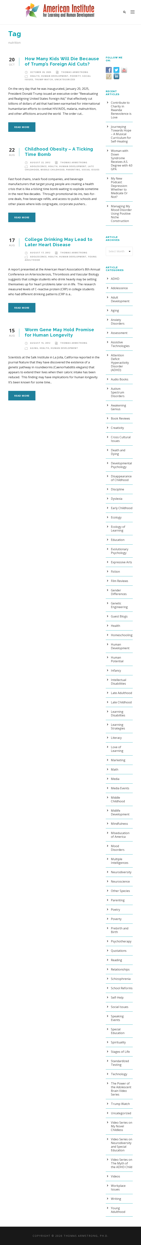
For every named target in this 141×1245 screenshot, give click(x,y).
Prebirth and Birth (119, 930)
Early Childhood (121, 508)
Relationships (120, 969)
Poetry (115, 910)
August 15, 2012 (40, 342)
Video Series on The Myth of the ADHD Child (121, 1163)
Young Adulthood (118, 1210)
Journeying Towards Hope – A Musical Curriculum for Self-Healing (121, 134)
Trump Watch (44, 79)
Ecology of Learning (118, 528)
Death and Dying (118, 452)
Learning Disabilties (118, 713)
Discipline (117, 489)
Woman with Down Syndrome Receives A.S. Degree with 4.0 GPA (121, 160)
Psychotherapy (121, 941)
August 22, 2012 (40, 162)
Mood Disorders (117, 848)
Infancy (116, 670)
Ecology (116, 517)
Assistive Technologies (120, 344)
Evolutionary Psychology (119, 551)
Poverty (75, 76)
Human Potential (117, 659)
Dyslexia (116, 499)
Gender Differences (119, 592)
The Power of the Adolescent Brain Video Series (121, 1088)
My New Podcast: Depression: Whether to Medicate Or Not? (119, 187)
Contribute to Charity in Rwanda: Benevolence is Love (121, 110)
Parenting (73, 169)
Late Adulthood (121, 693)
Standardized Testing (120, 1063)
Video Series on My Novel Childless (121, 1126)
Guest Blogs (119, 616)
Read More (21, 127)
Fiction (115, 572)
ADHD (115, 279)
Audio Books (119, 379)
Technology (119, 1074)
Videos (115, 1176)
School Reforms (122, 988)
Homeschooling (122, 635)
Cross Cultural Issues (121, 439)
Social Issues (91, 169)
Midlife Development (120, 812)
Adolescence (38, 166)
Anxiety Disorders (117, 322)
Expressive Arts (121, 562)
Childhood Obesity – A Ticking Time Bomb (59, 151)
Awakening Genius (118, 407)
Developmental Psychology (121, 465)
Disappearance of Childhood (121, 478)
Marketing (118, 760)
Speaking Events (117, 1018)
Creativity (117, 428)
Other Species (120, 891)
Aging (34, 348)
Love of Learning (117, 749)
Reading (116, 960)
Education (117, 540)
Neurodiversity (121, 872)
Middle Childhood (53, 169)
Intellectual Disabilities (118, 682)
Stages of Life (120, 1052)
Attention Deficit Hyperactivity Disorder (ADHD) (120, 362)
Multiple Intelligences (119, 861)
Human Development (54, 76)
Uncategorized (65, 79)
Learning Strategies (118, 726)
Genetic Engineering (119, 605)
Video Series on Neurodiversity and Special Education (121, 1144)
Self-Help (117, 997)
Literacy (116, 738)
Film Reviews (119, 581)
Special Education (117, 1031)
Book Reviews (120, 418)
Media (115, 779)
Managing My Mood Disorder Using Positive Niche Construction (121, 213)
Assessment (119, 333)
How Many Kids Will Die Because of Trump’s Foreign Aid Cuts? (62, 61)
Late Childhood (121, 702)
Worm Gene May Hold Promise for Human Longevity (59, 332)
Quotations (118, 951)
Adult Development (120, 299)
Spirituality (118, 1042)
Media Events (120, 788)
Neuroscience (120, 881)
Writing (116, 1199)
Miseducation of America (120, 835)
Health (35, 76)
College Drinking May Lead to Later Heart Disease (59, 242)
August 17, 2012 (40, 252)
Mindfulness (119, 824)
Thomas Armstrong (74, 72)
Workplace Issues (118, 1187)
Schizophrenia (121, 979)
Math (114, 769)
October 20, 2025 (40, 72)
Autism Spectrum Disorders (117, 392)
